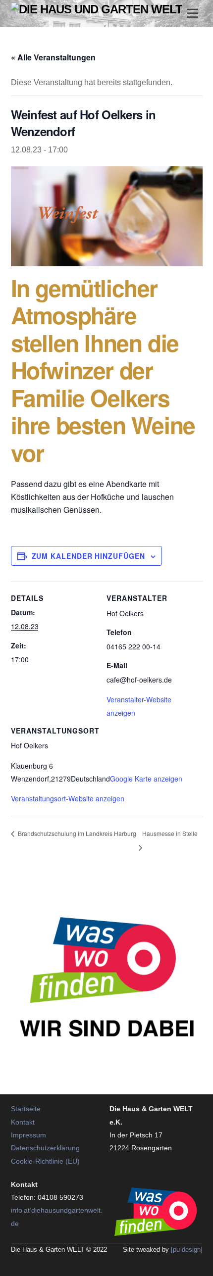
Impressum (28, 1135)
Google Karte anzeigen (146, 779)
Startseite (26, 1109)
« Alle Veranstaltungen (53, 57)
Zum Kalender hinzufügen (88, 556)
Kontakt (23, 1122)
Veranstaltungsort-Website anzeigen (67, 798)
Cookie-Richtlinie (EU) (45, 1161)
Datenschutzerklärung (45, 1148)
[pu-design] (187, 1249)
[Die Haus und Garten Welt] (97, 9)
